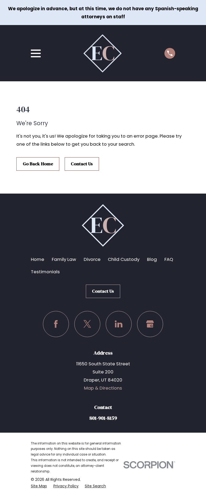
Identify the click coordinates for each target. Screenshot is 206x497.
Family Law (64, 259)
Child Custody (123, 259)
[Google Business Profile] (150, 324)
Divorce (92, 259)
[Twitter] (87, 324)
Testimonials (45, 271)
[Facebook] (56, 324)
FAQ (168, 259)
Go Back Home (38, 164)
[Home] (102, 53)
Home (37, 259)
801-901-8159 (103, 418)
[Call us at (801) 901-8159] (169, 53)
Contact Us (82, 164)
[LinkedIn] (119, 324)
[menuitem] (39, 486)
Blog (152, 259)
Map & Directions (103, 388)
